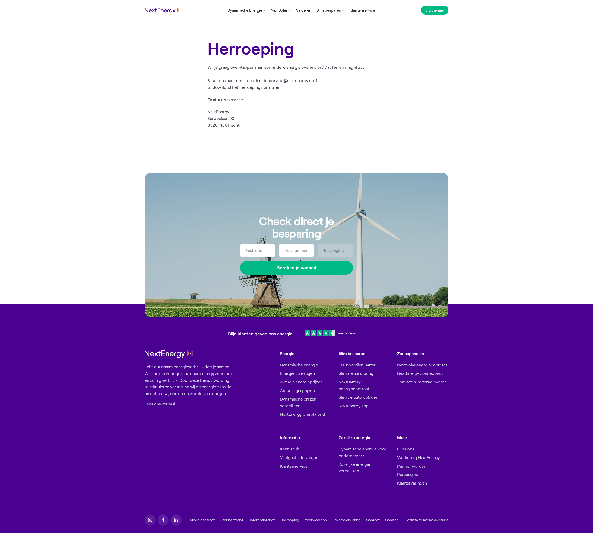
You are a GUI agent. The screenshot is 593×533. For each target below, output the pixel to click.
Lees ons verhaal (160, 404)
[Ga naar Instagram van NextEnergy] (150, 520)
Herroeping (289, 520)
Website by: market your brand (427, 520)
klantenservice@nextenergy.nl (284, 80)
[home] (163, 11)
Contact (373, 520)
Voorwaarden (316, 520)
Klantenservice (362, 10)
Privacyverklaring (346, 520)
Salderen (303, 10)
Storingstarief (231, 520)
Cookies (391, 520)
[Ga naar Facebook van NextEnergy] (163, 520)
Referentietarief (262, 520)
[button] (246, 10)
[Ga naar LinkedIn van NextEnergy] (176, 520)
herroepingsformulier (259, 87)
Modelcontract (202, 520)
